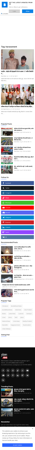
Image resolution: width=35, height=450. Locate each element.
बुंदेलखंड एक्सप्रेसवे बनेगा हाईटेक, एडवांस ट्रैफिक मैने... (24, 410)
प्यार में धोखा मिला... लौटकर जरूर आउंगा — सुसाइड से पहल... (23, 276)
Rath (16, 317)
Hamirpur (29, 313)
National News (6, 321)
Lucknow (20, 313)
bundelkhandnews (7, 310)
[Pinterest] (13, 375)
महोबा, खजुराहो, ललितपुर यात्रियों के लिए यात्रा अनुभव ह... (23, 400)
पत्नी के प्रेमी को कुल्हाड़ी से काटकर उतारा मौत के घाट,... (24, 290)
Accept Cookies (17, 445)
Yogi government (15, 325)
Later (19, 10)
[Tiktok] (18, 370)
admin (15, 269)
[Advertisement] (17, 27)
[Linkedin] (18, 375)
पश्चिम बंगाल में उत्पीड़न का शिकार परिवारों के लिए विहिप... (17, 106)
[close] (32, 429)
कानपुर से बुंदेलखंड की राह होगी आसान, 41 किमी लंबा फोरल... (23, 139)
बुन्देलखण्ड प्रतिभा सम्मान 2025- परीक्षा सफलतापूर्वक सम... (23, 266)
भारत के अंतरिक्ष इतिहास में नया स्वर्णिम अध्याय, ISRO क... (22, 247)
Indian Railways (6, 329)
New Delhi (5, 325)
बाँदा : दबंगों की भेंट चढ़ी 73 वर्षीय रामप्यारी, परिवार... (23, 167)
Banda (4, 313)
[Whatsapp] (22, 370)
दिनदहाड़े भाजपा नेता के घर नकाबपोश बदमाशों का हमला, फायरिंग (16, 285)
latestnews (18, 310)
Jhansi (10, 317)
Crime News (16, 321)
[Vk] (27, 375)
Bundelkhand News (16, 306)
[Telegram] (8, 375)
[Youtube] (27, 370)
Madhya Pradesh (27, 321)
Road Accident (27, 325)
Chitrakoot (5, 306)
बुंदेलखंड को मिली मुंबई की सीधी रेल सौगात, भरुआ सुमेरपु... (22, 390)
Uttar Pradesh (28, 310)
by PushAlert (5, 12)
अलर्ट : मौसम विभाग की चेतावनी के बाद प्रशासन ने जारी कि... (22, 148)
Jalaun (22, 317)
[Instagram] (13, 370)
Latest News (12, 313)
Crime (3, 317)
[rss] (3, 380)
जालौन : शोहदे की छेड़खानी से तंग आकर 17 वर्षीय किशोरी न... (17, 72)
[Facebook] (3, 370)
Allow (29, 10)
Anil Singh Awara (5, 109)
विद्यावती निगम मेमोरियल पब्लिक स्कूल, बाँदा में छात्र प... (23, 157)
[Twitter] (8, 370)
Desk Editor (3, 76)
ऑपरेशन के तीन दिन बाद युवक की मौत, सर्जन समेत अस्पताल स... (24, 129)
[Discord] (3, 375)
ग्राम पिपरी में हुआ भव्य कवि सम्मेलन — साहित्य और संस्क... (22, 257)
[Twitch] (22, 375)
